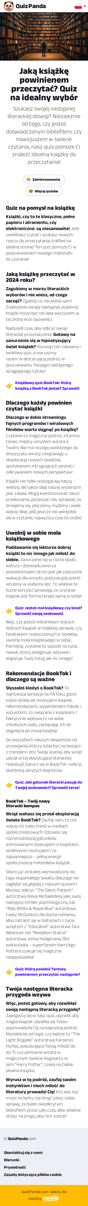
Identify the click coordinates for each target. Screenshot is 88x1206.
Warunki (11, 1160)
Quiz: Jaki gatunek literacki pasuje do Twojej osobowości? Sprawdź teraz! (48, 785)
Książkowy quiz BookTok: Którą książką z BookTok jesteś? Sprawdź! (47, 385)
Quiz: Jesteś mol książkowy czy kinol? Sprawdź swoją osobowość (48, 610)
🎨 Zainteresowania (43, 179)
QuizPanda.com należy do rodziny (44, 1195)
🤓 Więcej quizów (43, 191)
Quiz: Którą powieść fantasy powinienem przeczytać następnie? (47, 971)
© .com (20, 1138)
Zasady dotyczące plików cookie (33, 1174)
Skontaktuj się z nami (23, 1152)
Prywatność (15, 1167)
